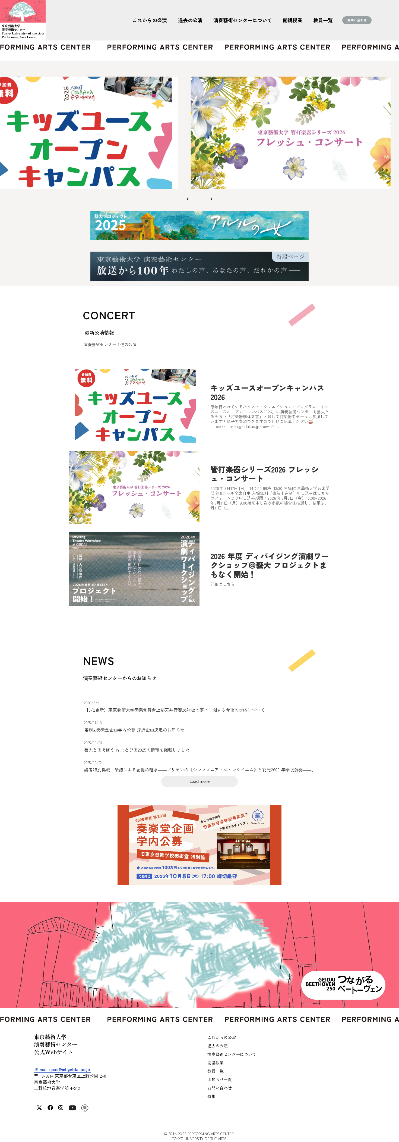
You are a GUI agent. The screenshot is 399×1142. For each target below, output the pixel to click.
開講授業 (292, 20)
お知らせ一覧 (219, 1079)
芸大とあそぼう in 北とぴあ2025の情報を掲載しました (137, 749)
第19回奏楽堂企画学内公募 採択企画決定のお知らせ (134, 729)
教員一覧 (323, 20)
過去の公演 (190, 20)
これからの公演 (149, 20)
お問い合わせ (357, 20)
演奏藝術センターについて (242, 20)
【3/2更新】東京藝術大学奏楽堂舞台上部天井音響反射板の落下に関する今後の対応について (174, 709)
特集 (211, 1096)
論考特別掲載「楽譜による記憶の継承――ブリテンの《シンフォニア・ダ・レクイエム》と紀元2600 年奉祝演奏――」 (200, 769)
